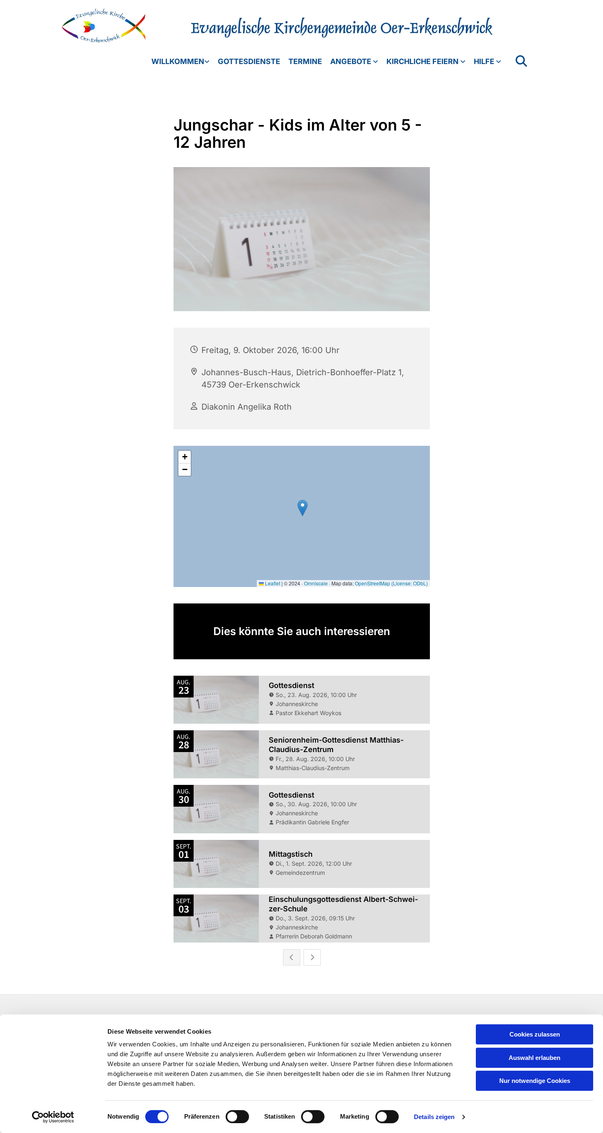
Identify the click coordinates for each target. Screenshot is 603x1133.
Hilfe (485, 61)
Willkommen (177, 61)
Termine (305, 61)
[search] (521, 61)
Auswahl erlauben (534, 1057)
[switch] (237, 1116)
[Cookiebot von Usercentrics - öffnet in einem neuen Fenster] (53, 1117)
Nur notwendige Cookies (534, 1080)
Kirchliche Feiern (423, 61)
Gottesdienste (249, 61)
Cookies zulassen (534, 1034)
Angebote (351, 61)
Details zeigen (434, 1116)
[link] (176, 61)
